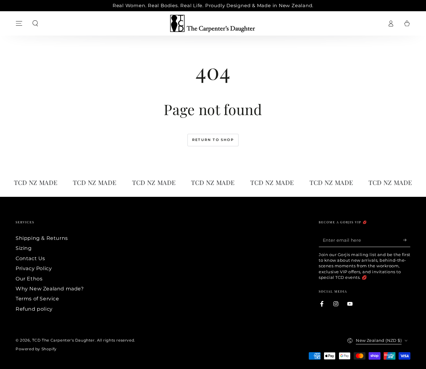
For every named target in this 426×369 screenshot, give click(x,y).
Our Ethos (29, 279)
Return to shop (213, 140)
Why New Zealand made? (50, 289)
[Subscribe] (406, 240)
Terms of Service (37, 299)
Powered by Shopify (36, 349)
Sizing (24, 248)
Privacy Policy (34, 268)
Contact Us (30, 258)
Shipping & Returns (42, 238)
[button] (35, 23)
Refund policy (34, 309)
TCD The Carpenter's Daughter (63, 340)
